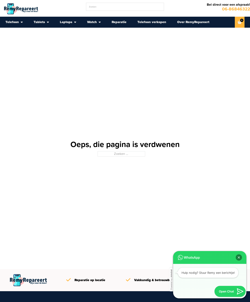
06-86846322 (236, 9)
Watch (92, 22)
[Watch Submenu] (100, 22)
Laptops (66, 22)
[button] (239, 257)
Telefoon (12, 22)
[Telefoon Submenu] (22, 22)
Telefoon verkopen (151, 22)
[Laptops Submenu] (75, 22)
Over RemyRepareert (193, 22)
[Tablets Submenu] (48, 22)
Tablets (39, 22)
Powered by (171, 279)
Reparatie (119, 22)
